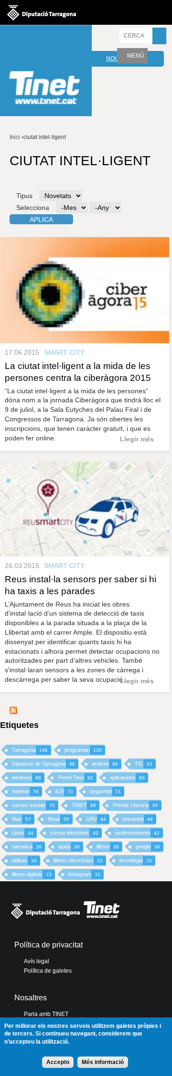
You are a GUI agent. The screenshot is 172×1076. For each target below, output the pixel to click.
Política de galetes (48, 970)
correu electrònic (74, 833)
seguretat (105, 791)
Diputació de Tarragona (43, 764)
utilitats (24, 860)
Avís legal (36, 961)
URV (96, 819)
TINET (84, 805)
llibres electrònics (78, 860)
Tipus (24, 195)
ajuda (69, 846)
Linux (22, 833)
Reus (58, 819)
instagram (84, 874)
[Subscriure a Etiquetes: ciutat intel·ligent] (13, 712)
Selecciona (32, 207)
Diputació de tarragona (41, 12)
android (105, 764)
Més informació (103, 1062)
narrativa (27, 846)
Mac (21, 819)
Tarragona (30, 750)
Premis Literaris (135, 805)
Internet (25, 791)
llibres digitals (32, 874)
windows (26, 777)
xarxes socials (33, 805)
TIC (143, 764)
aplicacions (127, 777)
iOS (64, 791)
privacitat (138, 819)
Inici (15, 137)
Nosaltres (30, 998)
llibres (108, 846)
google (148, 846)
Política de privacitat (48, 945)
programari (83, 750)
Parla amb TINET (46, 1014)
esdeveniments (137, 833)
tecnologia (135, 860)
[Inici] (46, 72)
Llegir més (137, 439)
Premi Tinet (75, 777)
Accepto (57, 1062)
